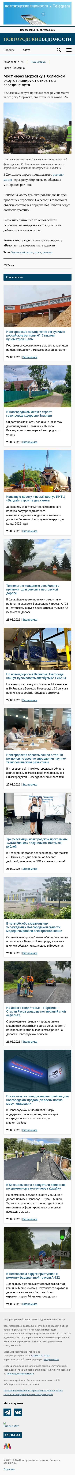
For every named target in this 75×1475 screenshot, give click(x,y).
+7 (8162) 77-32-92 (40, 1355)
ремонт (48, 252)
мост (38, 252)
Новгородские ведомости (20, 1373)
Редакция (9, 1469)
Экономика (38, 62)
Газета (26, 50)
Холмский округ (22, 252)
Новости (8, 50)
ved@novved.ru (51, 1359)
